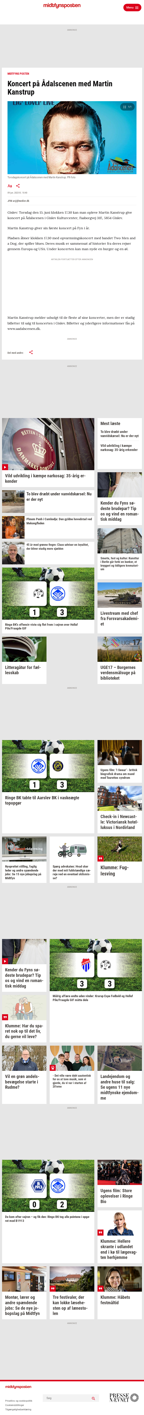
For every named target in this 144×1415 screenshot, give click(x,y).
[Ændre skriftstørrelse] (10, 186)
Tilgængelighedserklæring (18, 1409)
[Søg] (93, 1398)
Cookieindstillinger (14, 1405)
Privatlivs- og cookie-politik (18, 1401)
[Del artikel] (18, 186)
